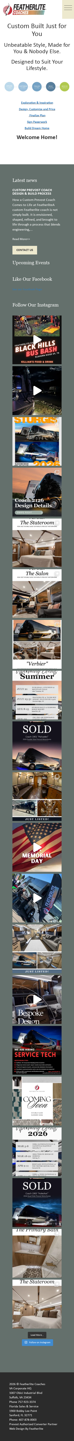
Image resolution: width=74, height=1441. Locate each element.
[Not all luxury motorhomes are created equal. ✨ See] (37, 999)
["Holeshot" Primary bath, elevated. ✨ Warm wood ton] (37, 1253)
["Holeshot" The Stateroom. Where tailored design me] (37, 1304)
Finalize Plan (37, 115)
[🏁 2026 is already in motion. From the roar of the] (37, 1151)
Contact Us (24, 250)
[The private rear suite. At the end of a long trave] (37, 543)
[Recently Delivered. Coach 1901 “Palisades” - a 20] (37, 745)
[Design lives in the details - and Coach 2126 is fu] (37, 492)
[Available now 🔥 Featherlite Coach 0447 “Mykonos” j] (37, 948)
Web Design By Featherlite (26, 1428)
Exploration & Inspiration (37, 102)
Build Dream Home (37, 128)
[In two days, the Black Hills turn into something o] (37, 441)
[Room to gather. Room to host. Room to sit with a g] (37, 593)
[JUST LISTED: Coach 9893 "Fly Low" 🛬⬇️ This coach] (37, 796)
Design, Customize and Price (37, 109)
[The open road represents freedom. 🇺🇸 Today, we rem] (37, 847)
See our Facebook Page (27, 289)
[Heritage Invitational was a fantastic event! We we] (37, 898)
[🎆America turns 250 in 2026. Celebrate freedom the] (37, 1101)
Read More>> (21, 239)
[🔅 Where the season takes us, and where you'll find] (37, 695)
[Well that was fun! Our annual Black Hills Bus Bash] (37, 340)
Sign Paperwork (37, 122)
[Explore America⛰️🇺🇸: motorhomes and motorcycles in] (37, 390)
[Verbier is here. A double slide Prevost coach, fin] (37, 644)
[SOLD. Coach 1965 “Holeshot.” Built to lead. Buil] (37, 1202)
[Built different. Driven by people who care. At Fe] (37, 1050)
